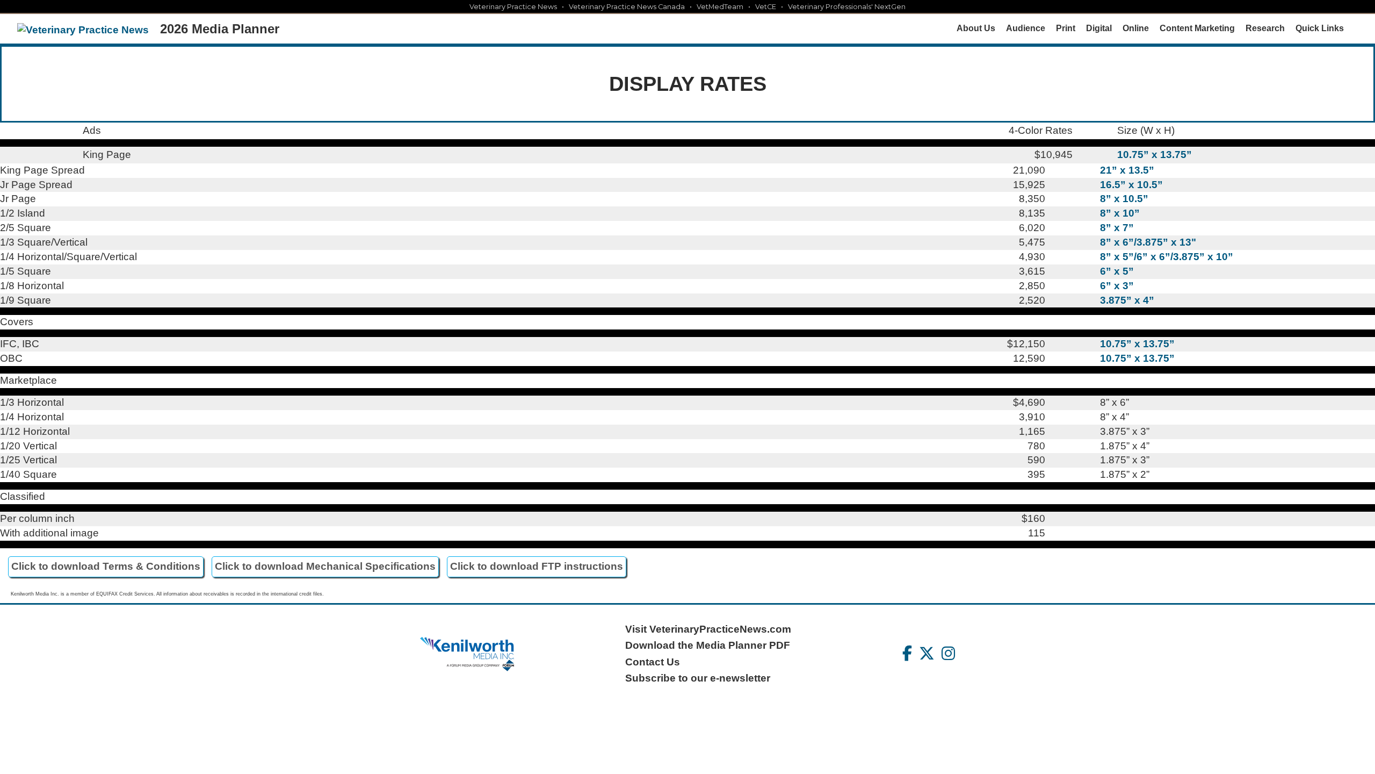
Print (1065, 28)
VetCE (765, 7)
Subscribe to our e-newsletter (697, 678)
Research (1265, 28)
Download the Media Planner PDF (707, 645)
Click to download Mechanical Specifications (325, 566)
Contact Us (652, 662)
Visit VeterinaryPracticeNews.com (708, 629)
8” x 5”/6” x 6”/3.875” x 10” (1166, 256)
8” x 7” (1117, 227)
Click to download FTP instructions (536, 566)
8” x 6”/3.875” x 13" (1148, 242)
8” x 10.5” (1124, 198)
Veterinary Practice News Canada (627, 7)
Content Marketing (1197, 28)
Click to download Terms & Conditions (105, 566)
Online (1136, 28)
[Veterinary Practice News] (83, 29)
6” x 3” (1117, 285)
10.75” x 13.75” (1154, 154)
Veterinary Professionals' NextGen (847, 7)
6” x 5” (1117, 271)
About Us (976, 28)
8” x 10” (1120, 213)
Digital (1099, 28)
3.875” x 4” (1127, 300)
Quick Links (1320, 28)
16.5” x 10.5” (1131, 184)
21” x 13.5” (1127, 170)
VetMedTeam (720, 7)
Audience (1025, 28)
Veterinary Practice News (513, 7)
